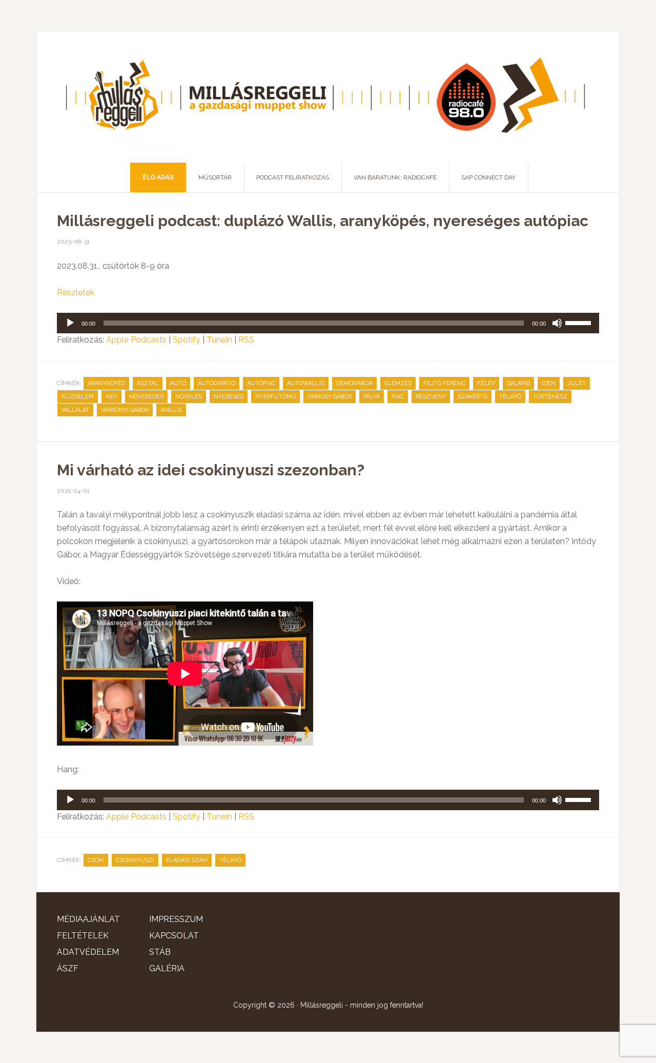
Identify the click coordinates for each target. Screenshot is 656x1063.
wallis (171, 410)
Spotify (186, 340)
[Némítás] (557, 323)
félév (486, 383)
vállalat (75, 410)
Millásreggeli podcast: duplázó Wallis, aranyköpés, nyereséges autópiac (322, 221)
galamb (518, 383)
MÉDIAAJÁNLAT (88, 919)
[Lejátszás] (70, 323)
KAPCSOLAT (174, 935)
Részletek (75, 292)
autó (178, 383)
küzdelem (77, 396)
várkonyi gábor (125, 410)
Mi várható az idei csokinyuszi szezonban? (210, 470)
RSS (246, 340)
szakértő (472, 396)
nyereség (228, 396)
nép (111, 396)
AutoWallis (305, 383)
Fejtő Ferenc (444, 383)
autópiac (261, 383)
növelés (188, 396)
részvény (431, 396)
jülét (576, 383)
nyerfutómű (275, 396)
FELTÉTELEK (83, 935)
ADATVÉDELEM (88, 952)
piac (398, 396)
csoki (96, 860)
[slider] (579, 322)
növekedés (146, 396)
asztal (147, 383)
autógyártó (216, 383)
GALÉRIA (166, 968)
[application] (328, 323)
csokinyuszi (135, 860)
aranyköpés (106, 383)
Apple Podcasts (136, 340)
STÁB (160, 952)
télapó (510, 396)
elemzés (398, 383)
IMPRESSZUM (176, 919)
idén (549, 383)
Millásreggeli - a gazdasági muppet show (328, 97)
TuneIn (219, 340)
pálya (371, 396)
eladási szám (187, 860)
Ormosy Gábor (330, 396)
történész (550, 396)
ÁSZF (67, 968)
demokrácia (354, 383)
